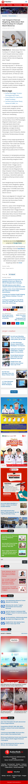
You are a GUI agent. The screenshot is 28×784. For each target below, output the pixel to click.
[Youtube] (8, 310)
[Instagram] (4, 310)
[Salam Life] (21, 307)
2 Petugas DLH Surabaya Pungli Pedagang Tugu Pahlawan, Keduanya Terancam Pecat (13, 296)
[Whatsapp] (22, 323)
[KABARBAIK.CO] (7, 1)
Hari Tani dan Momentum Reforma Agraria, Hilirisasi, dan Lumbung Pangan (12, 744)
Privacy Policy (23, 765)
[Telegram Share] (17, 323)
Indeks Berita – (9, 767)
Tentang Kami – (11, 764)
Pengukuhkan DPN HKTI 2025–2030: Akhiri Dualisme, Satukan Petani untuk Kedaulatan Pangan (13, 728)
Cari (2, 559)
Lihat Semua (24, 633)
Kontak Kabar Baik (19, 767)
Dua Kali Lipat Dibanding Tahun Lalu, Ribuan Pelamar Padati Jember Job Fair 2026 (18, 338)
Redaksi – (19, 764)
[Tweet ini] (9, 323)
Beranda (3, 764)
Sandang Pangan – (17, 775)
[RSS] (15, 310)
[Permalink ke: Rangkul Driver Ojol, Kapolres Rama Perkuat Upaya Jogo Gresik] (6, 363)
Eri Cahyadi (12, 274)
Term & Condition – (14, 765)
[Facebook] (14, 307)
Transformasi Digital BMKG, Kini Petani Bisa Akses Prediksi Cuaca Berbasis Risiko (12, 733)
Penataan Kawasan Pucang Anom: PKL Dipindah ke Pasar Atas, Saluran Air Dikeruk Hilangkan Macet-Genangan (12, 281)
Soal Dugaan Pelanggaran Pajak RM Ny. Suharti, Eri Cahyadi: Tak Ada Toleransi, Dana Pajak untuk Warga (13, 301)
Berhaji (4, 775)
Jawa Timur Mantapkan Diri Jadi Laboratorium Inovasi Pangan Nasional (13, 722)
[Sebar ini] (4, 323)
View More (14, 391)
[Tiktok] (12, 310)
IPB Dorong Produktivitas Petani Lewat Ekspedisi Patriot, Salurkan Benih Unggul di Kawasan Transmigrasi (14, 738)
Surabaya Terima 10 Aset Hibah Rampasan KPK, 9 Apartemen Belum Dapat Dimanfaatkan (13, 290)
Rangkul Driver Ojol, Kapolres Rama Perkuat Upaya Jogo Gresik (17, 363)
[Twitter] (17, 307)
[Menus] (26, 1)
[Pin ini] (13, 323)
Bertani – (9, 775)
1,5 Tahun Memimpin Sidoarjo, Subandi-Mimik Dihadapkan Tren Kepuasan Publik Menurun (8, 384)
